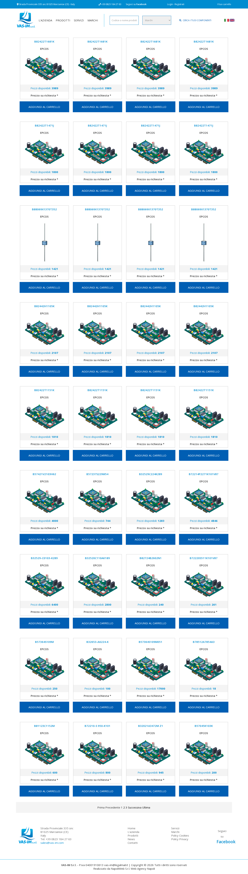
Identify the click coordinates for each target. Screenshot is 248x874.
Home (131, 828)
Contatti (133, 842)
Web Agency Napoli (143, 868)
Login (170, 4)
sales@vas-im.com (52, 842)
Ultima (146, 807)
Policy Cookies (180, 835)
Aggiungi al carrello (44, 107)
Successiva (134, 807)
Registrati (179, 4)
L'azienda (133, 832)
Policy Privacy (179, 839)
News (131, 839)
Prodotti (133, 835)
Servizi (175, 828)
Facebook (141, 4)
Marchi (175, 832)
